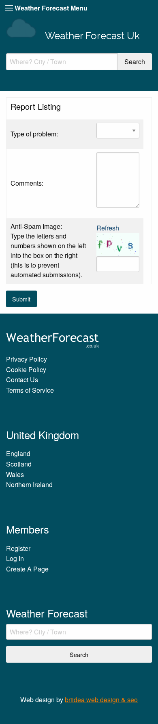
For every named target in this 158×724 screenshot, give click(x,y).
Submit (21, 299)
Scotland (19, 464)
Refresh (107, 227)
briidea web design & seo (101, 699)
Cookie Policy (26, 369)
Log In (15, 558)
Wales (15, 474)
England (18, 453)
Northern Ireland (29, 484)
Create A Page (27, 568)
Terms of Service (30, 390)
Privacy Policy (26, 359)
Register (18, 548)
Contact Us (22, 379)
